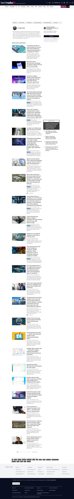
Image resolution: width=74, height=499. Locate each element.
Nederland (13, 461)
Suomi (22, 461)
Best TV (39, 469)
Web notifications (52, 490)
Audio (32, 6)
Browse (51, 6)
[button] (71, 2)
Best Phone (40, 467)
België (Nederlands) (55, 459)
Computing (12, 6)
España (40, 459)
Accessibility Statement (16, 492)
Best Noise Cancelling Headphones (53, 469)
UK (12, 459)
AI (16, 6)
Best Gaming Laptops (31, 469)
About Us (14, 487)
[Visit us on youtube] (56, 2)
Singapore (24, 459)
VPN (36, 6)
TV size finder (21, 22)
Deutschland (48, 459)
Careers (26, 492)
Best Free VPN (18, 469)
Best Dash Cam (65, 469)
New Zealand (29, 459)
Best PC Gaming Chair (31, 473)
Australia (19, 459)
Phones (6, 6)
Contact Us (39, 487)
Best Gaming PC (30, 471)
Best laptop (29, 22)
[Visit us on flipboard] (57, 2)
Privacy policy (14, 490)
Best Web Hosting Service (20, 471)
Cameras (40, 6)
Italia (37, 459)
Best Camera (64, 467)
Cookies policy (27, 490)
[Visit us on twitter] (54, 2)
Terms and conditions (53, 487)
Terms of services (54, 38)
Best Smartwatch (41, 473)
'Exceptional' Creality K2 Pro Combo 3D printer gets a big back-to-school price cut (52, 143)
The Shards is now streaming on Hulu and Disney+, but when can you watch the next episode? (52, 148)
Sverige (18, 461)
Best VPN (55, 22)
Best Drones (64, 471)
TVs (19, 6)
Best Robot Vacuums (66, 473)
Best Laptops (30, 467)
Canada (15, 459)
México (44, 459)
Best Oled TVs (40, 471)
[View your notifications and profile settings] (67, 3)
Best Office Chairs (50, 473)
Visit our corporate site (51, 480)
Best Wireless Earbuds (51, 471)
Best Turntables (50, 467)
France (34, 459)
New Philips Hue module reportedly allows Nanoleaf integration (51, 132)
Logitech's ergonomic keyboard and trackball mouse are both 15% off (51, 137)
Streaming (23, 6)
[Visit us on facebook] (52, 2)
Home (44, 6)
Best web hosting (38, 22)
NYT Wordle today (47, 22)
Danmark (28, 461)
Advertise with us (40, 490)
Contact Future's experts (29, 487)
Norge (25, 461)
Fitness (28, 6)
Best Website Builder (19, 473)
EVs (48, 6)
